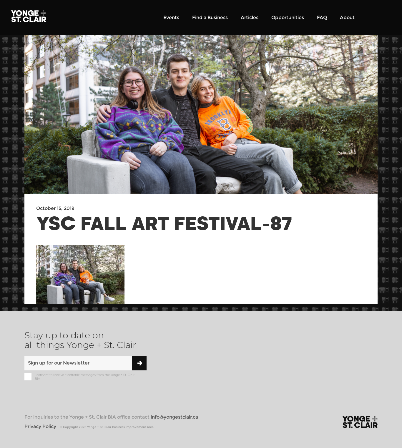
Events (171, 17)
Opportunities (287, 17)
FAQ (322, 17)
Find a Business (210, 17)
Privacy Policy (40, 426)
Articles (249, 17)
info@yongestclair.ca (174, 417)
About (347, 17)
